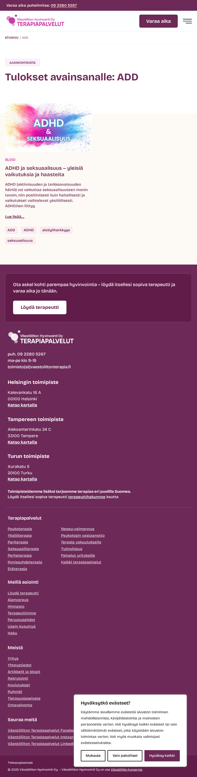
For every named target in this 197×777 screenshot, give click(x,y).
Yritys (13, 658)
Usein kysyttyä (22, 626)
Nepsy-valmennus (77, 529)
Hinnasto (16, 606)
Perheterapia (20, 555)
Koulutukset (19, 685)
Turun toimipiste (29, 456)
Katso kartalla (22, 405)
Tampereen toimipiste (36, 419)
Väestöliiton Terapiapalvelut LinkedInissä (45, 743)
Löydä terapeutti (23, 593)
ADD (11, 230)
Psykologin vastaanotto (83, 535)
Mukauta (93, 755)
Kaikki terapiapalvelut (81, 562)
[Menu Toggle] (187, 21)
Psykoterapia (20, 529)
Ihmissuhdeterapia (25, 562)
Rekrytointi (18, 678)
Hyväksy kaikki (162, 755)
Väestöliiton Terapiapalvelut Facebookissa (47, 730)
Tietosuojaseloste (24, 698)
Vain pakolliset (125, 755)
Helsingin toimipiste (33, 382)
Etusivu (11, 37)
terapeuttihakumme (86, 497)
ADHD (29, 230)
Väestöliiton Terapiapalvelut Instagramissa (47, 737)
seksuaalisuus (20, 240)
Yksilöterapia (20, 535)
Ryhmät (15, 691)
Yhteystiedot (20, 665)
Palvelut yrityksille (78, 555)
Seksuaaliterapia (23, 549)
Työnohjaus (71, 549)
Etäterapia (17, 568)
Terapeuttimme (22, 613)
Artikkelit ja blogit (24, 671)
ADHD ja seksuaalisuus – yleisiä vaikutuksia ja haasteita (44, 171)
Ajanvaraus (18, 599)
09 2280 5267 (64, 5)
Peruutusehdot (21, 619)
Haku (12, 633)
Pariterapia (18, 542)
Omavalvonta (20, 705)
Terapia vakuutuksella (81, 542)
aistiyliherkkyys (56, 230)
